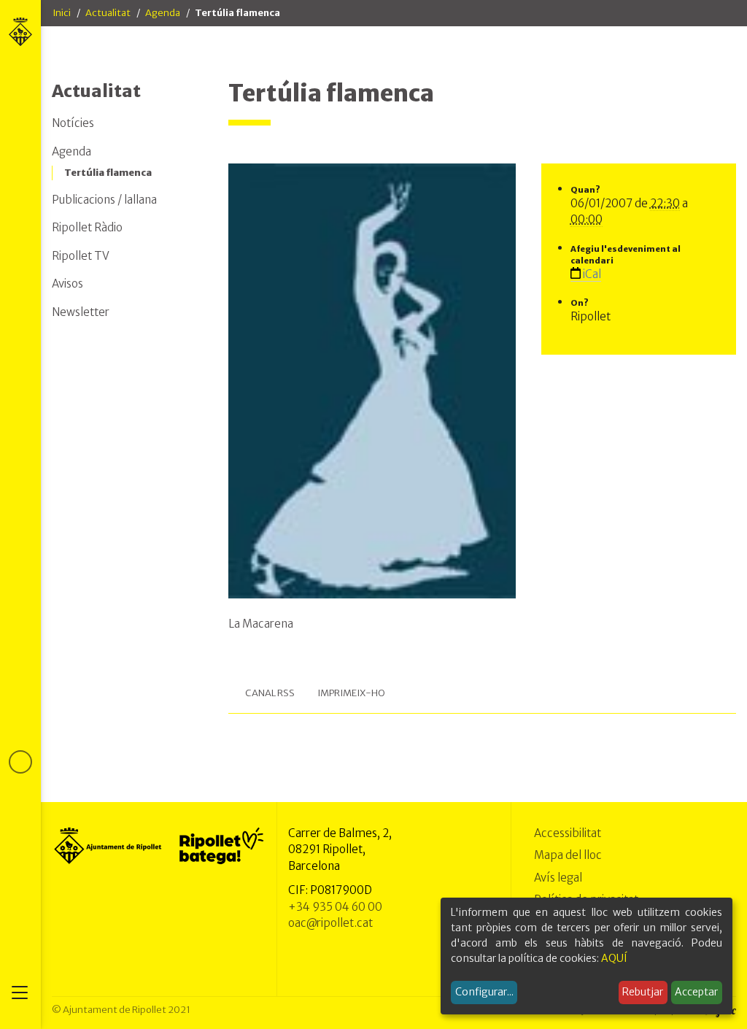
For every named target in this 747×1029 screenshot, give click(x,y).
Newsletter (80, 312)
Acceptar (696, 991)
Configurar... (484, 991)
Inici (62, 13)
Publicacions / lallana (104, 200)
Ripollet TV (80, 256)
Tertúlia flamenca (108, 172)
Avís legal (558, 878)
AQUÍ (614, 958)
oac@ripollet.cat (330, 923)
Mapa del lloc (568, 855)
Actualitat (108, 13)
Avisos (67, 283)
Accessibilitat (567, 833)
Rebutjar (642, 991)
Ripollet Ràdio (87, 227)
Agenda (162, 13)
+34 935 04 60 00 (335, 907)
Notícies (73, 123)
